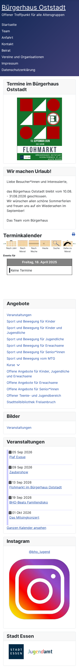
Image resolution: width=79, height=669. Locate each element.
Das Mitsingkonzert (24, 517)
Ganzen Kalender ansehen (26, 528)
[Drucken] (74, 234)
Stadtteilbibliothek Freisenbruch (31, 402)
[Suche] (56, 243)
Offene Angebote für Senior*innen (33, 389)
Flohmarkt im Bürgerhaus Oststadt (35, 487)
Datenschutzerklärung (18, 70)
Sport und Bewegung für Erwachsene (35, 345)
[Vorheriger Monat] (3, 243)
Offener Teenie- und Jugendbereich (34, 395)
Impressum (10, 63)
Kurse (11, 365)
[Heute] (45, 243)
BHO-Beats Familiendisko (28, 502)
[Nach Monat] (23, 243)
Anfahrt (7, 37)
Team (6, 31)
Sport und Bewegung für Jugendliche (35, 339)
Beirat (6, 50)
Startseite (9, 25)
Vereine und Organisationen (23, 57)
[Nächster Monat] (75, 243)
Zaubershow (18, 472)
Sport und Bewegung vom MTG (31, 358)
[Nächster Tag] (73, 243)
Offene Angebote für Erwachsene (32, 383)
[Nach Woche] (34, 243)
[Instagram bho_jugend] (39, 589)
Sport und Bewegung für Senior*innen (36, 352)
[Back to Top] (72, 661)
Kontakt (7, 44)
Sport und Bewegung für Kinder (31, 321)
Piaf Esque (17, 457)
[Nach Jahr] (11, 243)
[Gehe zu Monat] (68, 243)
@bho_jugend (39, 552)
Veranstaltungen (19, 315)
